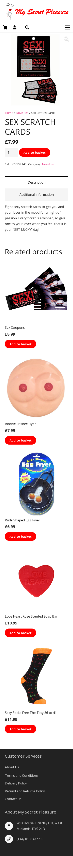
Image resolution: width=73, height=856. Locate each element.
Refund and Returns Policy (25, 791)
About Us (12, 767)
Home (9, 113)
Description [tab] (36, 182)
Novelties (22, 113)
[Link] (36, 11)
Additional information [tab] (36, 194)
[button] (27, 27)
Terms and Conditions (22, 775)
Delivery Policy (16, 783)
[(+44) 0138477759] (11, 839)
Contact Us (13, 799)
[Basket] (5, 27)
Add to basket (35, 152)
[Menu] (67, 27)
